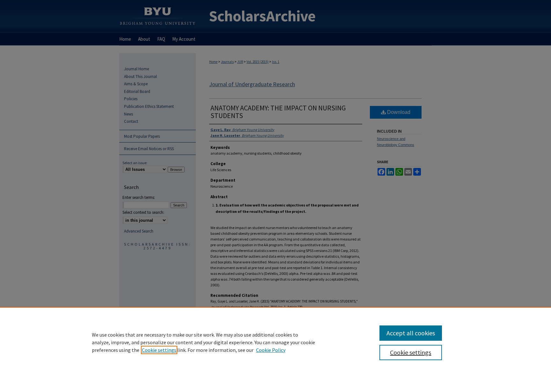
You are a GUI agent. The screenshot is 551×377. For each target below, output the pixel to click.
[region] (275, 342)
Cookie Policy (270, 350)
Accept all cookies (410, 333)
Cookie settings (159, 350)
